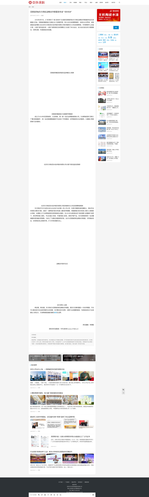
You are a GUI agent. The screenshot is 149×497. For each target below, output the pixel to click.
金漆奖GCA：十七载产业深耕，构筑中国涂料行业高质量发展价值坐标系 (103, 70)
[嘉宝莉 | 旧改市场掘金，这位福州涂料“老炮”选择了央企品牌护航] (62, 423)
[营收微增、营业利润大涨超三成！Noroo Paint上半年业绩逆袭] (102, 129)
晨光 (115, 40)
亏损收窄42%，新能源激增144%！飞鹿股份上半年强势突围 (113, 107)
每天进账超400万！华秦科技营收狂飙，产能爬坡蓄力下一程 (113, 144)
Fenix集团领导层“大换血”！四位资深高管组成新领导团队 (113, 122)
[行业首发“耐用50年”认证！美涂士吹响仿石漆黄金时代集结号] (62, 458)
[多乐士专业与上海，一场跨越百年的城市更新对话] (62, 376)
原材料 (101, 2)
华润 (112, 35)
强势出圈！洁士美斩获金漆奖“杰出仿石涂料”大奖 (103, 80)
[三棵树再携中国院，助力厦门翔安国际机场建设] (62, 400)
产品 (85, 2)
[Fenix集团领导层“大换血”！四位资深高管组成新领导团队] (102, 122)
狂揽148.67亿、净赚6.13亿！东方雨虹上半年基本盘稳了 (113, 158)
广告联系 (67, 482)
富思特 (100, 40)
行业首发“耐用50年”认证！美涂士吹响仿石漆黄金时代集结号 (51, 452)
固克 (99, 38)
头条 (110, 37)
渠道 (91, 2)
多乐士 (102, 38)
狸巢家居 (87, 482)
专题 (80, 2)
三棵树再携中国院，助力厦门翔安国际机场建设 (46, 393)
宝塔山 (114, 38)
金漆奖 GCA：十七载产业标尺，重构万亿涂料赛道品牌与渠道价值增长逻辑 (114, 59)
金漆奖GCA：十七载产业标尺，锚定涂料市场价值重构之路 (103, 59)
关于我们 (61, 482)
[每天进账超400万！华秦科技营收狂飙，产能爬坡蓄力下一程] (102, 144)
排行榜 (113, 2)
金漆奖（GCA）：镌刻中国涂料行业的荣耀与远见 (114, 70)
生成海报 (34, 494)
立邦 (104, 42)
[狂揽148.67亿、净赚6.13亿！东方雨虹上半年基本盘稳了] (102, 158)
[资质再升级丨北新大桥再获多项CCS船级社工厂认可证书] (39, 441)
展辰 (104, 40)
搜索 (116, 27)
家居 (55, 312)
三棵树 (100, 35)
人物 (70, 2)
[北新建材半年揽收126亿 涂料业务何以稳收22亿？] (102, 136)
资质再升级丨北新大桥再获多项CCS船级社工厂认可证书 (70, 437)
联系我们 (80, 482)
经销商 (75, 2)
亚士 (105, 35)
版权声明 (74, 482)
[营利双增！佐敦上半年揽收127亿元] (102, 151)
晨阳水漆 (100, 42)
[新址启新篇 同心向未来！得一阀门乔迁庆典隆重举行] (102, 93)
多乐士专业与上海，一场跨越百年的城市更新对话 (47, 369)
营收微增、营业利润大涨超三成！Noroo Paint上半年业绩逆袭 (113, 129)
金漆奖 (106, 2)
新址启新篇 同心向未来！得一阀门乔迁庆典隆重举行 (113, 93)
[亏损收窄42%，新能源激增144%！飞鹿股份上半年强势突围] (102, 107)
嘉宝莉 (116, 35)
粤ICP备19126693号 (74, 490)
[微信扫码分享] (38, 494)
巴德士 (108, 40)
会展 (96, 2)
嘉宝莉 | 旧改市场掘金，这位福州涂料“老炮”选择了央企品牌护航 (52, 417)
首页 (60, 2)
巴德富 (112, 40)
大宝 (106, 38)
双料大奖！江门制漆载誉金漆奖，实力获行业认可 (114, 80)
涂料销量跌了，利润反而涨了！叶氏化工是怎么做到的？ (113, 115)
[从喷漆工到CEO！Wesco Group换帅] (102, 100)
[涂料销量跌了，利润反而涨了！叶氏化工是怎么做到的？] (102, 115)
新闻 (65, 2)
